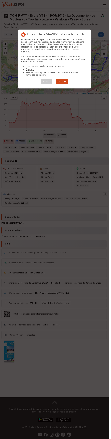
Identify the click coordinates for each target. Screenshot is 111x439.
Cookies (30, 69)
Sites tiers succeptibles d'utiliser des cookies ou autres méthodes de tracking (52, 73)
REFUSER (46, 82)
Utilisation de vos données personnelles (45, 66)
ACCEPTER (61, 82)
